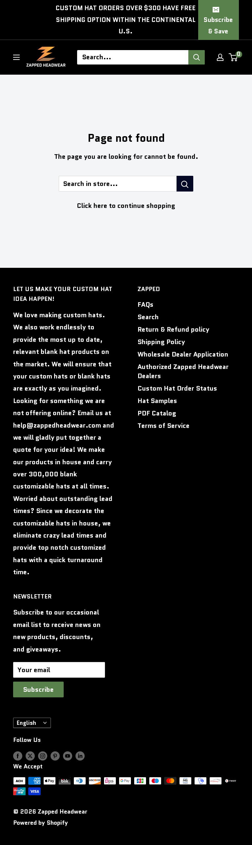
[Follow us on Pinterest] (55, 756)
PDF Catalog (156, 413)
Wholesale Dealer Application (182, 354)
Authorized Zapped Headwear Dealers (183, 371)
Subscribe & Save (218, 25)
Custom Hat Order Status (177, 388)
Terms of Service (163, 425)
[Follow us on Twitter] (30, 756)
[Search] (196, 57)
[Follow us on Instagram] (42, 756)
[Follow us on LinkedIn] (80, 756)
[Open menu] (16, 57)
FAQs (145, 304)
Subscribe (38, 689)
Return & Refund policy (173, 329)
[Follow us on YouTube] (67, 756)
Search (148, 316)
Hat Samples (157, 400)
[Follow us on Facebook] (17, 756)
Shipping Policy (161, 341)
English (26, 723)
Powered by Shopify (40, 822)
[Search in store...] (185, 184)
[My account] (220, 57)
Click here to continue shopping (126, 205)
